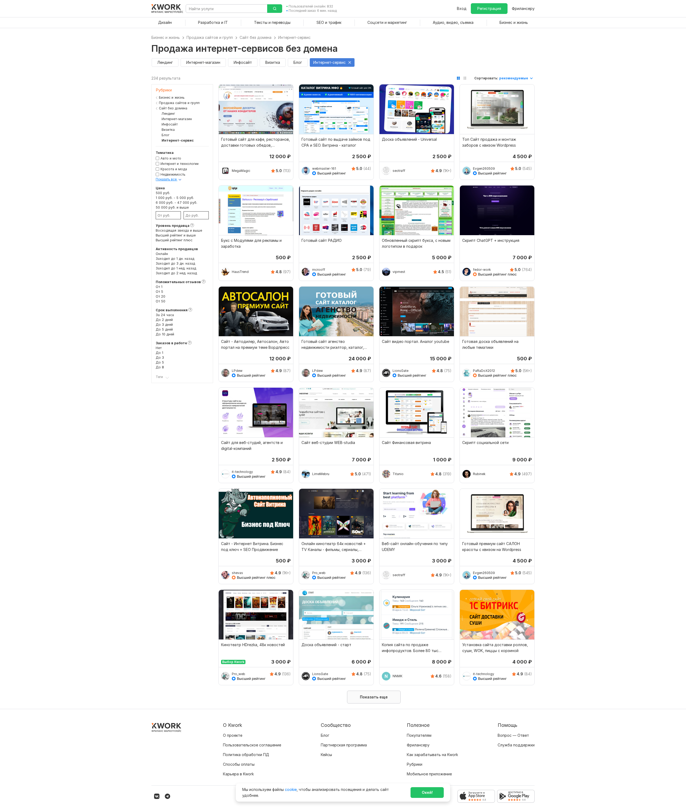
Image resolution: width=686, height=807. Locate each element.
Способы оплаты (239, 764)
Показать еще (374, 697)
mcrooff (318, 270)
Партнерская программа (344, 745)
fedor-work (482, 270)
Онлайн (162, 254)
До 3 (160, 358)
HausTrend (240, 272)
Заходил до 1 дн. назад (175, 259)
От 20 (160, 296)
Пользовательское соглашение (252, 745)
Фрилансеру (523, 8)
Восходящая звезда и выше (179, 230)
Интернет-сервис (178, 140)
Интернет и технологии (180, 164)
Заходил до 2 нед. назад (176, 273)
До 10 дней (165, 334)
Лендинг (168, 114)
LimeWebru (320, 474)
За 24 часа (165, 315)
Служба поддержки (516, 745)
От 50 (160, 301)
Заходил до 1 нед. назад (176, 268)
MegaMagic (241, 171)
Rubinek (479, 474)
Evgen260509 (484, 168)
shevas (237, 573)
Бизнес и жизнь (172, 97)
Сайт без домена (173, 108)
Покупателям (419, 735)
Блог (165, 135)
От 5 (159, 292)
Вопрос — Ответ (513, 735)
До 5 (160, 362)
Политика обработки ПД (246, 754)
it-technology (242, 472)
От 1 (159, 287)
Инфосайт (170, 124)
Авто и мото (171, 158)
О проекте (232, 735)
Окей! (427, 792)
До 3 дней (164, 325)
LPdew (237, 371)
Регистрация (489, 8)
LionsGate (400, 371)
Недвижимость (173, 174)
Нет (159, 348)
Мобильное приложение (429, 774)
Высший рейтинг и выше (176, 235)
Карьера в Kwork (238, 774)
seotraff (399, 171)
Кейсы (326, 754)
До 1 (159, 353)
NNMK (397, 676)
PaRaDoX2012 (484, 371)
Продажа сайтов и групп (179, 103)
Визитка (168, 130)
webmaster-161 (324, 168)
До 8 (160, 367)
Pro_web (319, 573)
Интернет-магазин (177, 119)
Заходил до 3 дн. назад (175, 263)
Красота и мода (174, 169)
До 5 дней (164, 329)
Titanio (398, 474)
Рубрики (414, 764)
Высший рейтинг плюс (174, 240)
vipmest (399, 272)
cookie (291, 789)
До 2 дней (164, 320)
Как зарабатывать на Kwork (432, 754)
